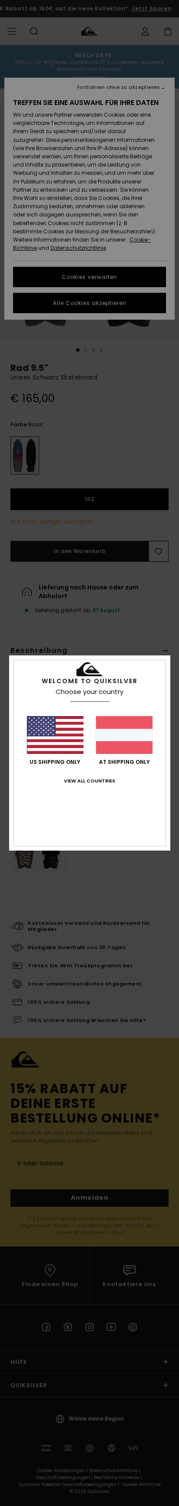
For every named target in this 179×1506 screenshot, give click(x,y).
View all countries (89, 780)
